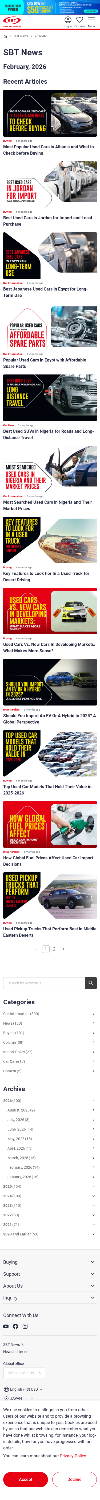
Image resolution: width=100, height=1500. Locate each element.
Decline (74, 1479)
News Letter (13, 1352)
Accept (25, 1479)
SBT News (21, 36)
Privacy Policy (73, 1455)
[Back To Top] (87, 1473)
